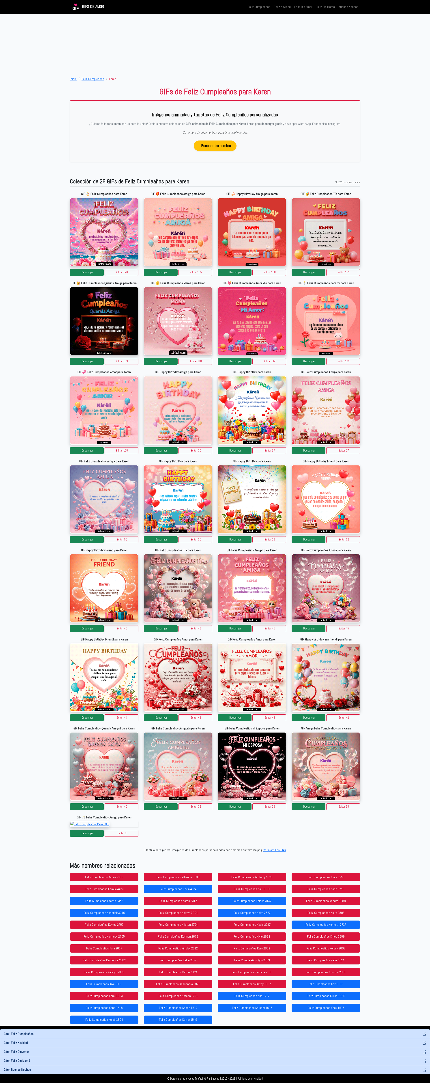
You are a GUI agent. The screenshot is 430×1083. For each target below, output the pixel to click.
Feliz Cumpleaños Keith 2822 (252, 913)
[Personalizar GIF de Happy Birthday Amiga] (178, 410)
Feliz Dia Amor (303, 7)
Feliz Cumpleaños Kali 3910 (252, 889)
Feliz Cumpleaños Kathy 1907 (252, 984)
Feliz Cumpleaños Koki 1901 (326, 984)
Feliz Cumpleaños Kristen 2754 (178, 925)
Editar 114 (270, 361)
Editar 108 (122, 450)
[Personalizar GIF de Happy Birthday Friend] (326, 499)
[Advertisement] (215, 45)
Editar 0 (122, 833)
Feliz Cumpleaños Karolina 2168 (252, 972)
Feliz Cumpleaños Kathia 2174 (178, 972)
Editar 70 (196, 450)
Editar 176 (122, 272)
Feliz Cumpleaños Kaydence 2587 (104, 960)
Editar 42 (344, 718)
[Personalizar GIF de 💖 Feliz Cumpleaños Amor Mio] (252, 321)
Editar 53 (269, 539)
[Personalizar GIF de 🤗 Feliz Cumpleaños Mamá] (178, 321)
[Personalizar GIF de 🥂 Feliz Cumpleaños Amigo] (104, 824)
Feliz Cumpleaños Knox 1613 (326, 1008)
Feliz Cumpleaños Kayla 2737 (252, 925)
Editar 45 (269, 628)
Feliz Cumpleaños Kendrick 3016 (104, 913)
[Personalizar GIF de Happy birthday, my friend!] (326, 677)
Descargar (87, 272)
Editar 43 (269, 718)
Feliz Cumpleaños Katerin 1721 (178, 996)
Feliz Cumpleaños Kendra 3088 (326, 901)
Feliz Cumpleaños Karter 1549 (178, 1020)
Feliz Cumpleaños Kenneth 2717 (325, 925)
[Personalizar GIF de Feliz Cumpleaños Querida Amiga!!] (104, 766)
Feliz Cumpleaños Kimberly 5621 (252, 877)
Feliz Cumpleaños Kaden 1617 (178, 1008)
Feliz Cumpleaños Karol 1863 (104, 996)
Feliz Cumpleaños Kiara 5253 (326, 877)
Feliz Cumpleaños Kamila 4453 (104, 889)
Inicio (73, 79)
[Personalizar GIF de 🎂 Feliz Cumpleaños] (104, 232)
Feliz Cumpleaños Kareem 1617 (252, 1008)
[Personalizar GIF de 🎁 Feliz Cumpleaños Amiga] (178, 232)
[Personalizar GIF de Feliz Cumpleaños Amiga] (326, 410)
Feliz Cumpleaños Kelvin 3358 (104, 901)
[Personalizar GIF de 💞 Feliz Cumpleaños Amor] (104, 410)
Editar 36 (269, 806)
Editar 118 (196, 361)
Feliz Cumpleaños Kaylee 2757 (104, 925)
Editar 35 (343, 806)
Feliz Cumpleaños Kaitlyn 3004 (178, 913)
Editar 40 (122, 806)
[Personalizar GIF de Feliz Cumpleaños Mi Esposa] (252, 766)
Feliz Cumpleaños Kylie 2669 (252, 936)
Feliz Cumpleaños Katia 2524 (325, 960)
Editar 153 (344, 272)
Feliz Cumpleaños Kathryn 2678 (178, 936)
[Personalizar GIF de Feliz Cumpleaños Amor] (178, 677)
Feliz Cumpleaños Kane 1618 (104, 1008)
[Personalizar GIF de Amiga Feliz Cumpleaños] (326, 766)
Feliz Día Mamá (325, 7)
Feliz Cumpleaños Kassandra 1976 (178, 984)
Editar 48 (122, 628)
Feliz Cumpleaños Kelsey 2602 (325, 948)
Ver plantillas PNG (274, 850)
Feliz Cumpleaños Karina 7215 (104, 877)
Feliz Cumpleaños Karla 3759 (325, 889)
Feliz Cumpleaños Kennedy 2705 (104, 936)
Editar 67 (269, 450)
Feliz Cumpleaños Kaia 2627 (104, 948)
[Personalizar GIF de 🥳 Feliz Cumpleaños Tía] (326, 232)
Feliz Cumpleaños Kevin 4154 (178, 889)
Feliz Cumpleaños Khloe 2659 (326, 936)
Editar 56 (122, 539)
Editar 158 (270, 272)
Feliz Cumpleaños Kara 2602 (252, 948)
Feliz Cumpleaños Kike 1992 (104, 984)
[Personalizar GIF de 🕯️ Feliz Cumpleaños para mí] (326, 321)
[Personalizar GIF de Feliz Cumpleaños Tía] (178, 588)
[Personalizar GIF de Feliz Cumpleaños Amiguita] (178, 766)
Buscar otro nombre (216, 145)
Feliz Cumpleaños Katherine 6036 (178, 877)
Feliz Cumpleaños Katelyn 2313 (104, 972)
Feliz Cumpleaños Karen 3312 (178, 901)
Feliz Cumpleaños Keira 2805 (325, 913)
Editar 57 (343, 450)
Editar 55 (196, 539)
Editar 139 (122, 361)
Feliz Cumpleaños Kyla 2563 (252, 960)
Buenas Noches (348, 7)
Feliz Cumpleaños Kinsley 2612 (178, 948)
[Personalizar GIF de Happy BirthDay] (252, 410)
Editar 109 (344, 361)
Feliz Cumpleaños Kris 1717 (251, 996)
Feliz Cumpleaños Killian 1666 (326, 996)
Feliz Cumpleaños (259, 7)
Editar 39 (196, 806)
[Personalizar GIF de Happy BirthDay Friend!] (104, 677)
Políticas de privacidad (250, 1079)
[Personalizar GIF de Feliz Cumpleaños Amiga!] (252, 588)
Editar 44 (122, 718)
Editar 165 (196, 272)
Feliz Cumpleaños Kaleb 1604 (104, 1020)
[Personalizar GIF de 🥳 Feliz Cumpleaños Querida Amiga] (104, 321)
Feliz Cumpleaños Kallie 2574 (178, 960)
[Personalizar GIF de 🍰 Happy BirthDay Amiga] (252, 232)
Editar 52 (344, 539)
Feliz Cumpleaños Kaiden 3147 (252, 901)
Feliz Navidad (282, 7)
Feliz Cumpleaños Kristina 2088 (326, 972)
